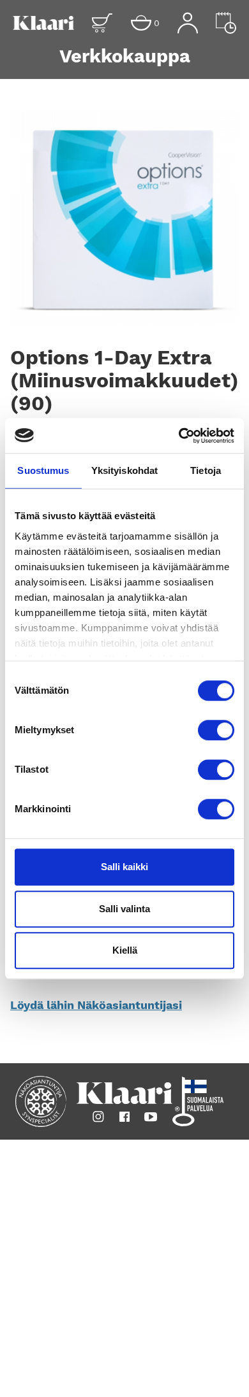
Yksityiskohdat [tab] (124, 470)
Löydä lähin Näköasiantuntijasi (96, 1005)
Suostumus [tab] (43, 470)
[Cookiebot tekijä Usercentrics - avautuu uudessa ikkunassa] (179, 435)
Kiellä (124, 950)
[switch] (216, 730)
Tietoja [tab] (205, 470)
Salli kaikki (124, 866)
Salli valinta (124, 908)
